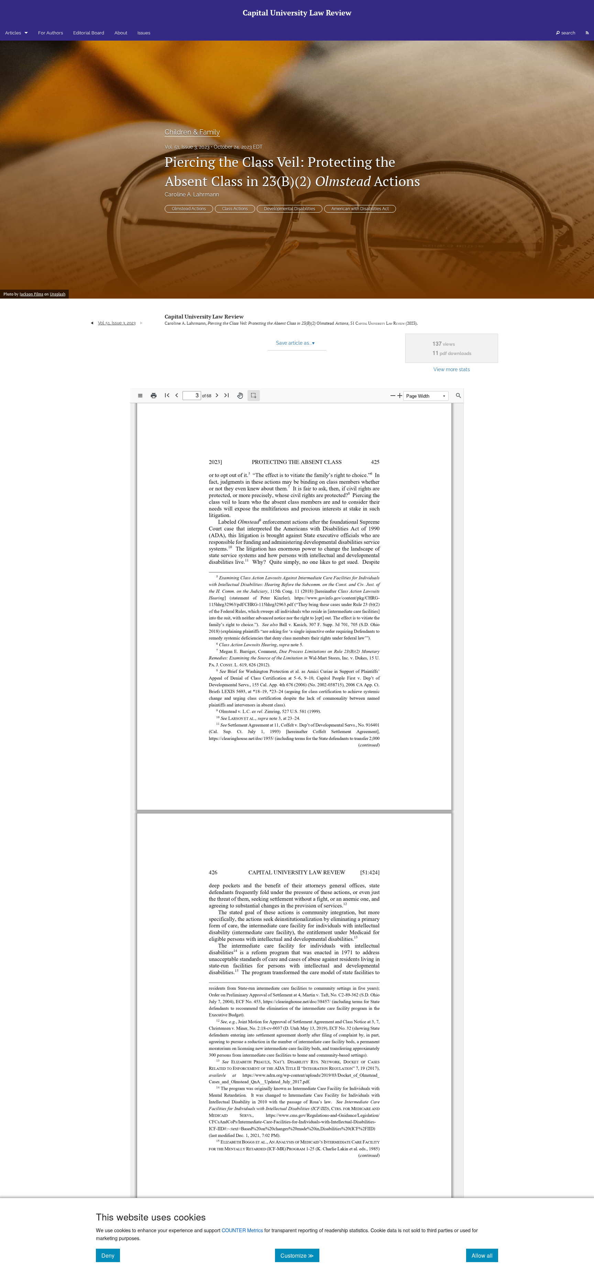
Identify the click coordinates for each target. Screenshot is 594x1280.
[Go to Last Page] (226, 395)
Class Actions (235, 208)
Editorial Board (88, 32)
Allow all (485, 1255)
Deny (110, 1255)
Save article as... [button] (295, 343)
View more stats (451, 369)
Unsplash (57, 294)
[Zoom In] (400, 395)
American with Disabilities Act (360, 208)
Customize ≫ (299, 1255)
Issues (144, 32)
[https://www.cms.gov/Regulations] (297, 1114)
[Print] (153, 395)
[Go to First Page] (167, 395)
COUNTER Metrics (242, 1230)
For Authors (50, 32)
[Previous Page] (177, 395)
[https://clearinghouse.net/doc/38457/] (297, 1001)
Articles (13, 32)
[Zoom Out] (393, 395)
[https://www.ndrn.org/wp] (266, 1074)
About (120, 32)
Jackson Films (31, 294)
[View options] (140, 395)
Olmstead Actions (189, 208)
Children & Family (192, 132)
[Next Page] (217, 395)
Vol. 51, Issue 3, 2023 (187, 147)
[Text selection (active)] (254, 395)
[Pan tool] (240, 395)
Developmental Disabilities (289, 208)
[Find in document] (458, 395)
